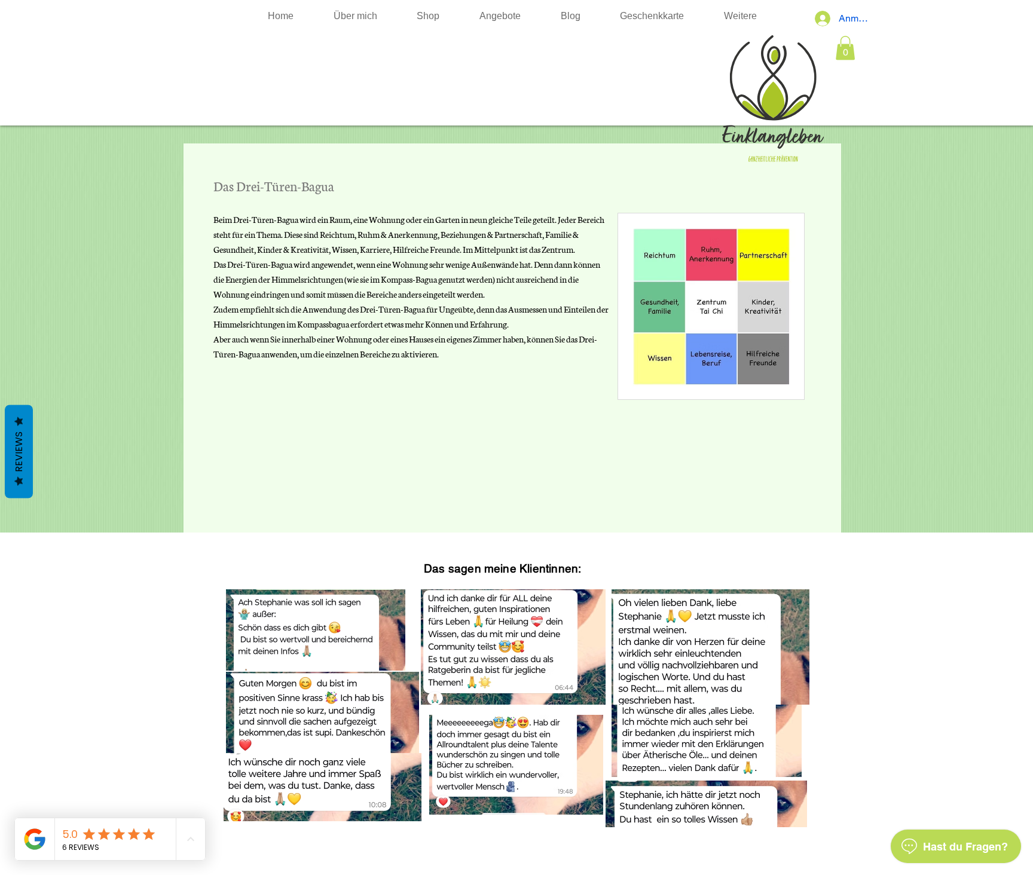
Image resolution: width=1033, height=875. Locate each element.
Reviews (19, 452)
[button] (845, 48)
